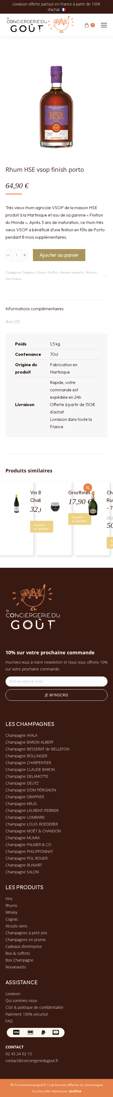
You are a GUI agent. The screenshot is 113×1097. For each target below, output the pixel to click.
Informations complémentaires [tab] (34, 308)
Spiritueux (13, 278)
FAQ (9, 1021)
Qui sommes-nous (21, 1000)
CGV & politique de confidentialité (34, 1007)
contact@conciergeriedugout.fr (31, 1060)
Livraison (12, 993)
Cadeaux (28, 272)
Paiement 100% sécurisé (26, 1014)
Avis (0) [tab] (12, 321)
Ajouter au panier (59, 255)
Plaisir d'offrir (47, 272)
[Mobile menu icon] (104, 25)
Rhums (91, 272)
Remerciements (72, 272)
